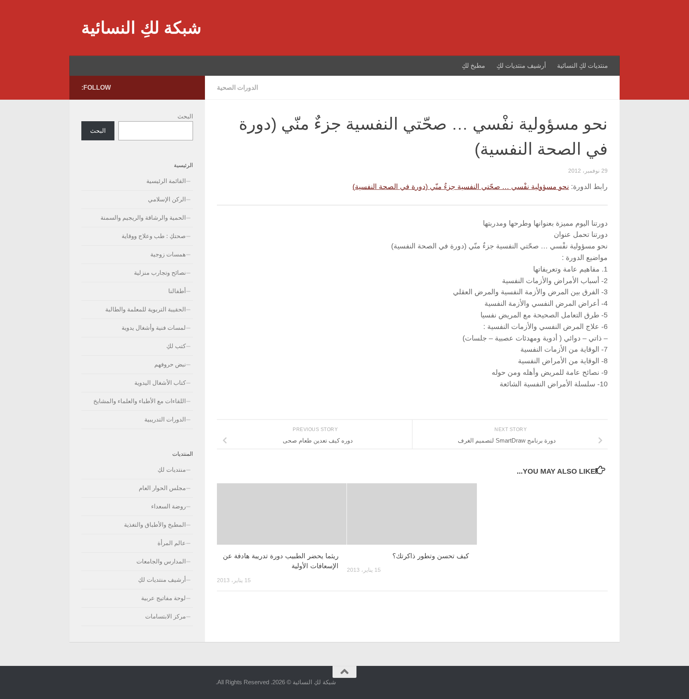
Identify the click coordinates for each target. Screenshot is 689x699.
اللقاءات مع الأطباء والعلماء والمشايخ (139, 401)
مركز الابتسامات (165, 616)
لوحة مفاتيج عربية (163, 598)
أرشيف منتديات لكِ (521, 65)
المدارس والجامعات (161, 561)
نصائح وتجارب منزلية (160, 272)
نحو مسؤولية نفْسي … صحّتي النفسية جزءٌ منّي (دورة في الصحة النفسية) (460, 187)
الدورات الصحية (237, 87)
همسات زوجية (168, 254)
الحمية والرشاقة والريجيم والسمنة (143, 217)
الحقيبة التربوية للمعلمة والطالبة (145, 309)
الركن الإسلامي (167, 199)
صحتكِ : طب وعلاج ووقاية (154, 235)
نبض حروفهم (170, 364)
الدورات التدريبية (165, 419)
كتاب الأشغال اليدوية (160, 382)
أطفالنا (177, 290)
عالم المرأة (171, 543)
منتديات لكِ (171, 469)
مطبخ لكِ (473, 65)
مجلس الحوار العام (162, 487)
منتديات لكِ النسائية (582, 65)
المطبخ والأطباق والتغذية (155, 524)
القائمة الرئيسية (166, 180)
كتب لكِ (176, 346)
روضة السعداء (168, 506)
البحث (185, 116)
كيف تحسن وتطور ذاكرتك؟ (430, 556)
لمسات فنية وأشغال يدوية (154, 327)
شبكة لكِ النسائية (141, 27)
